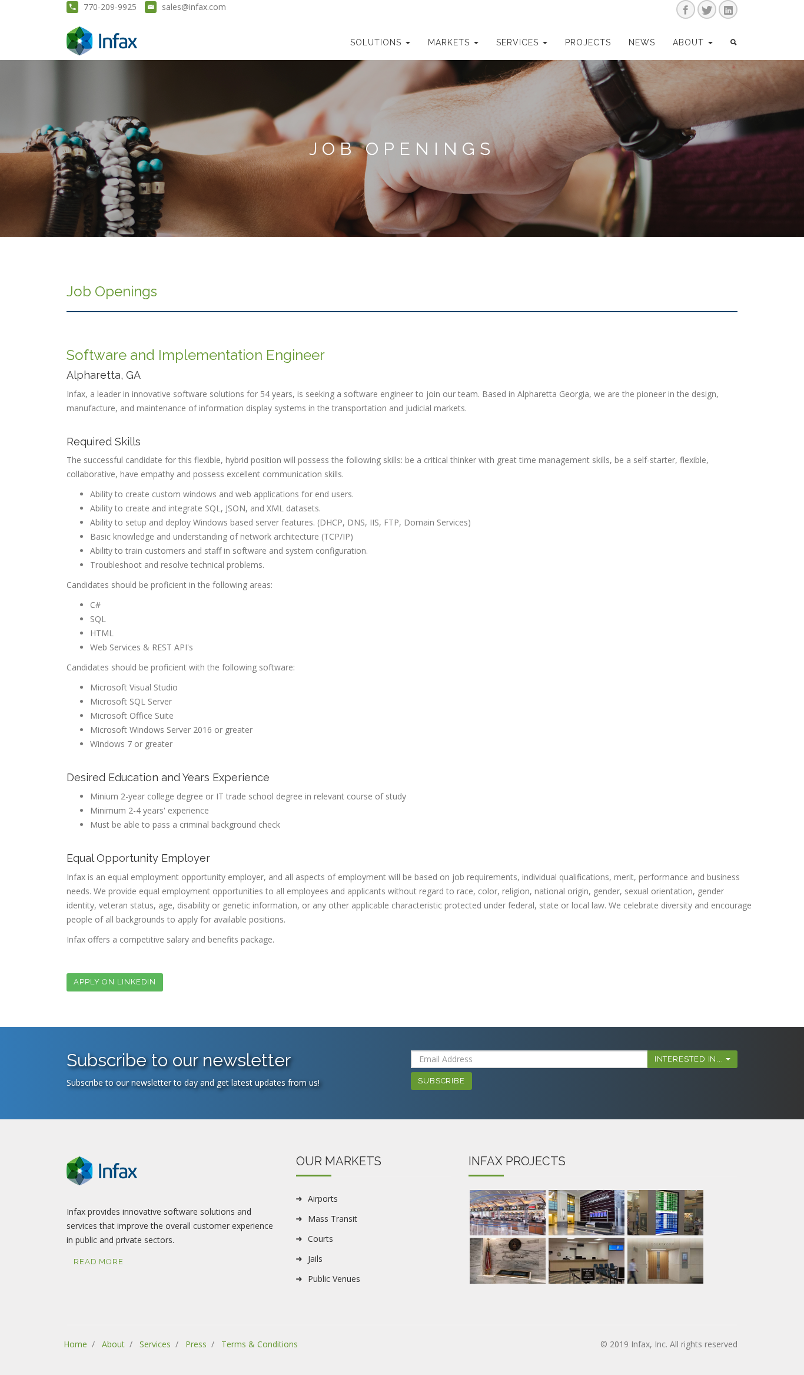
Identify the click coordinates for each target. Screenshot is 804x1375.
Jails (315, 1258)
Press (196, 1344)
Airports (323, 1198)
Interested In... (690, 1059)
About (113, 1344)
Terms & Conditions (259, 1344)
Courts (320, 1238)
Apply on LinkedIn (115, 981)
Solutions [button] (377, 42)
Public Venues (334, 1278)
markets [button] (450, 42)
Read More (99, 1261)
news (642, 42)
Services (155, 1344)
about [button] (690, 42)
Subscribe (441, 1080)
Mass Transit (332, 1218)
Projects (588, 42)
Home (75, 1344)
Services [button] (518, 42)
